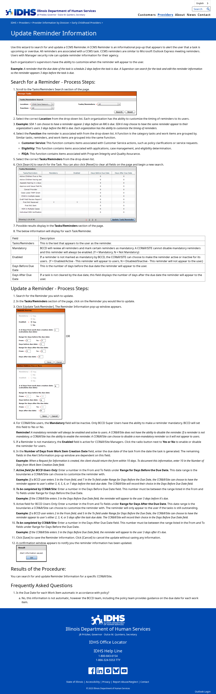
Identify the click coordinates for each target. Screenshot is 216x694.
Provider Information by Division (50, 22)
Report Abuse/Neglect (125, 681)
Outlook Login (203, 691)
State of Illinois (74, 681)
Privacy (106, 681)
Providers (165, 15)
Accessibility (93, 681)
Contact (204, 15)
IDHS (13, 22)
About (180, 15)
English (200, 3)
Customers (147, 15)
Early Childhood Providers (86, 22)
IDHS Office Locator (108, 642)
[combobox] (203, 3)
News (191, 15)
